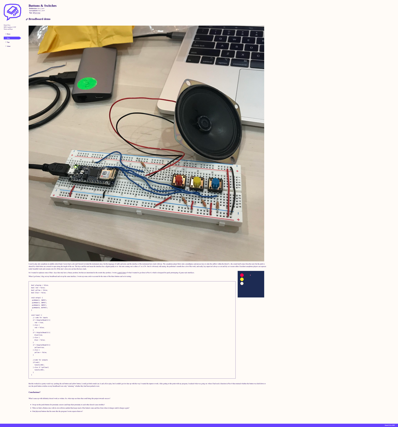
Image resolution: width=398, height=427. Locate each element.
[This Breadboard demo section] (27, 19)
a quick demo (121, 272)
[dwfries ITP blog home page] (12, 20)
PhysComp (37, 13)
